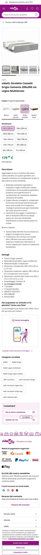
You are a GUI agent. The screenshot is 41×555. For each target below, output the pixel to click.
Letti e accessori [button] (9, 380)
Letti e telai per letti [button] (10, 397)
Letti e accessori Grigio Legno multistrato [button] (14, 391)
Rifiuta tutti (20, 548)
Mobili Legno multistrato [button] (12, 368)
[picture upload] (20, 335)
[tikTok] (17, 490)
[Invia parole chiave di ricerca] (36, 14)
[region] (20, 541)
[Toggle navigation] (3, 8)
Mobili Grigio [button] (16, 362)
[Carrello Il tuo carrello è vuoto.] (37, 8)
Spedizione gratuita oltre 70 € (21, 2)
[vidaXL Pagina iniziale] (14, 8)
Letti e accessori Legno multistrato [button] (14, 385)
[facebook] (4, 490)
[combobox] (20, 14)
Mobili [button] (5, 362)
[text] (7, 158)
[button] (6, 112)
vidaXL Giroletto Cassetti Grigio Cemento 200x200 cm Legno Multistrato (19, 87)
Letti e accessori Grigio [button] (27, 380)
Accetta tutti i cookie (20, 543)
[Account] (27, 8)
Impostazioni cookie (20, 552)
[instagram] (8, 490)
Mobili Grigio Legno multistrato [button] (14, 374)
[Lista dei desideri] (32, 8)
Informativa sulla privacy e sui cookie (21, 539)
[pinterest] (12, 490)
